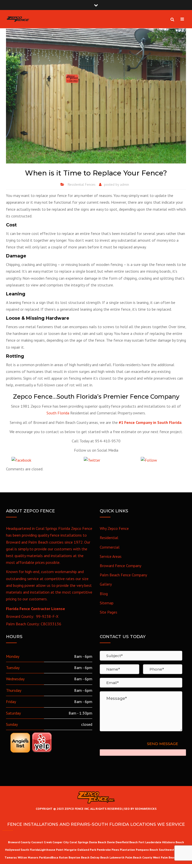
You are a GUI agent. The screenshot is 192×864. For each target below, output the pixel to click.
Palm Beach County (138, 857)
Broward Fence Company (120, 565)
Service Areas (111, 556)
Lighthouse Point (52, 850)
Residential (109, 537)
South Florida (57, 412)
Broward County (19, 842)
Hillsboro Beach (173, 842)
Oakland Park (87, 850)
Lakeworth (117, 857)
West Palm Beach (165, 857)
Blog (104, 593)
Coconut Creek (41, 842)
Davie (111, 842)
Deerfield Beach (127, 842)
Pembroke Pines (108, 850)
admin (124, 184)
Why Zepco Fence (114, 528)
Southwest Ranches (173, 850)
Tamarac (11, 857)
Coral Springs (79, 842)
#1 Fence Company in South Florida (150, 422)
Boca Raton (60, 857)
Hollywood (12, 850)
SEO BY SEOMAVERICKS (139, 809)
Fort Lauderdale (149, 842)
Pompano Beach (147, 850)
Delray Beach (99, 857)
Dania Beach (97, 842)
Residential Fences (82, 184)
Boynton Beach (79, 857)
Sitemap (107, 602)
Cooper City (60, 842)
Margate (70, 850)
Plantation (127, 850)
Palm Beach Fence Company (123, 574)
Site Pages (108, 612)
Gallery (106, 584)
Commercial (110, 547)
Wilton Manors (28, 857)
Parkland (45, 857)
